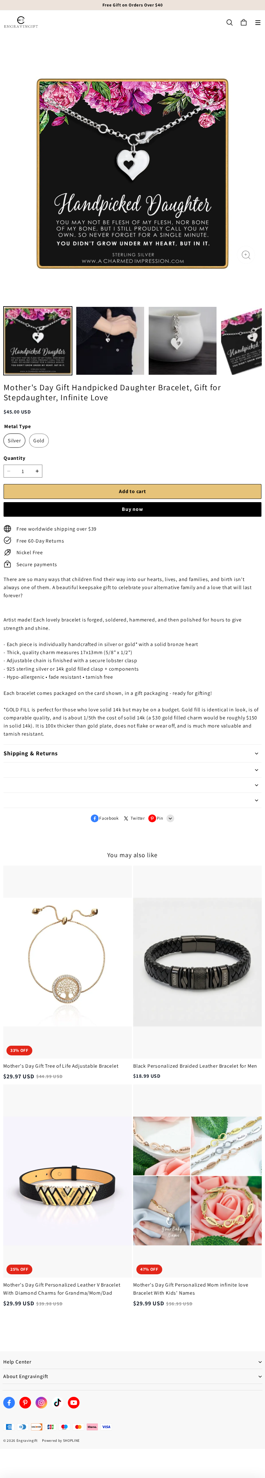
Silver (14, 440)
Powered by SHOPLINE (61, 1440)
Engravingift (27, 1440)
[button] (258, 22)
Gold (39, 440)
